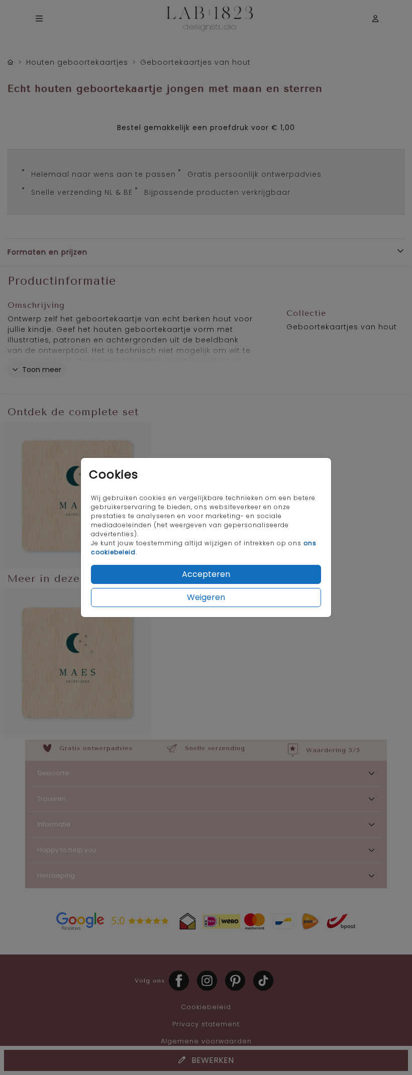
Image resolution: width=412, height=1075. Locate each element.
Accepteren (206, 574)
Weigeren (206, 597)
